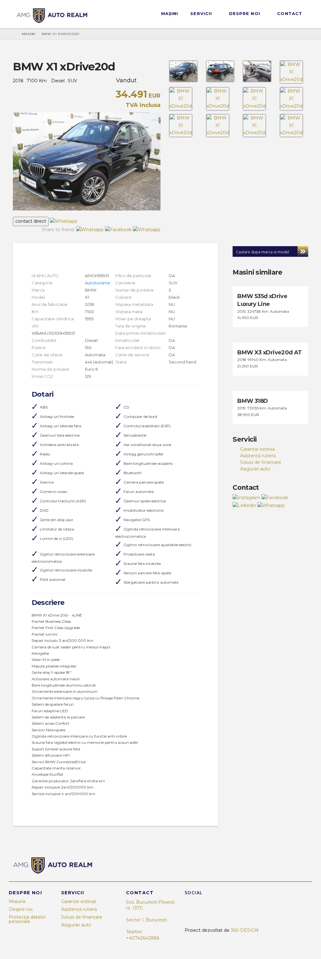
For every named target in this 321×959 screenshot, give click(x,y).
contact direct (30, 221)
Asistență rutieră (258, 456)
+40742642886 (142, 938)
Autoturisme (97, 282)
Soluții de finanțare (260, 462)
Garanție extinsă (257, 449)
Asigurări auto (255, 469)
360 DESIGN (245, 930)
